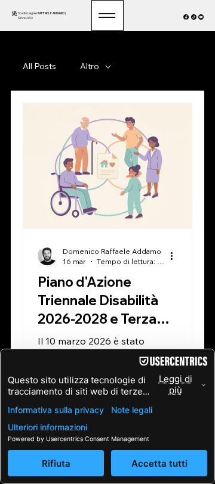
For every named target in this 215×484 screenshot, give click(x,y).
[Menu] (107, 15)
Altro (89, 66)
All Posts (39, 66)
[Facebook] (186, 17)
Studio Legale (41, 13)
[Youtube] (201, 17)
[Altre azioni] (175, 256)
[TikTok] (193, 17)
